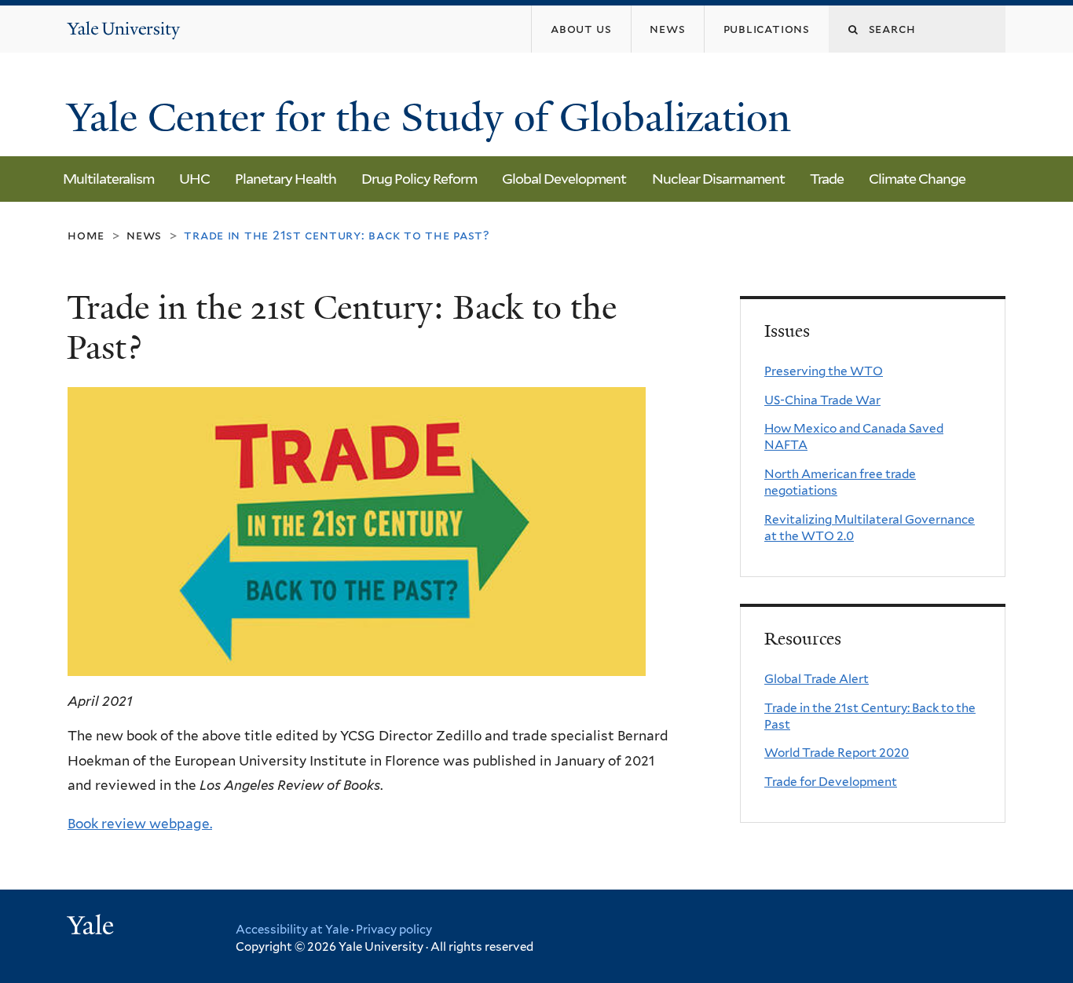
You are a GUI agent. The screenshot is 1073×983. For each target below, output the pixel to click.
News (144, 235)
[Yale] (93, 927)
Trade (827, 178)
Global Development (564, 178)
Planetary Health (285, 178)
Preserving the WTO (823, 371)
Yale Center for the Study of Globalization (434, 118)
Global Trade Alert (816, 678)
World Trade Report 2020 (836, 752)
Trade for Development (830, 781)
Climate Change (917, 178)
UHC (194, 178)
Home (86, 235)
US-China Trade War (822, 400)
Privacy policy (394, 930)
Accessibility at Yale (292, 930)
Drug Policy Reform (419, 178)
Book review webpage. (140, 823)
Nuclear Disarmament (718, 178)
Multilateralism (108, 178)
